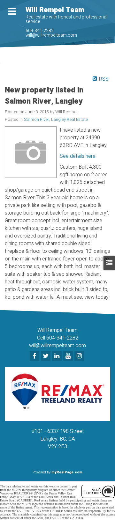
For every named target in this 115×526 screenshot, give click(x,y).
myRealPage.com (66, 472)
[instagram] (80, 356)
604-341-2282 (40, 30)
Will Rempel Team (55, 10)
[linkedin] (57, 356)
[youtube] (68, 356)
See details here (78, 156)
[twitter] (46, 356)
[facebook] (35, 356)
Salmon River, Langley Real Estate (56, 119)
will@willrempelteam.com (51, 35)
